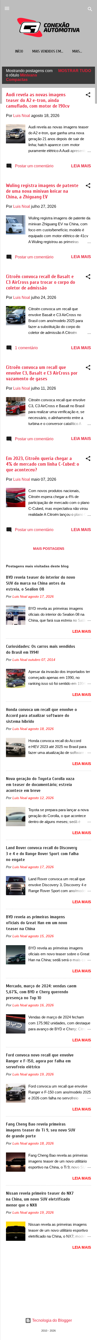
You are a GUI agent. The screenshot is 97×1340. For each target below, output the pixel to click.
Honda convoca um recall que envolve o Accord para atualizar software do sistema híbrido (41, 715)
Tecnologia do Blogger (51, 1320)
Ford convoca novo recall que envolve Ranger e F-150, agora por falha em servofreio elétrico (40, 1061)
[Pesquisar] (90, 10)
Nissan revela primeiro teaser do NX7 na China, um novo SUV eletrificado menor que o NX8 (40, 1199)
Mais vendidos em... (47, 51)
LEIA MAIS (81, 166)
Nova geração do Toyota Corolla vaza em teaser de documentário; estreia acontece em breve (40, 784)
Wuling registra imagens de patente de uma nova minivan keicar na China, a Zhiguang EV (42, 191)
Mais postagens (48, 549)
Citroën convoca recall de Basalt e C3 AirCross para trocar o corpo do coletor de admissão (40, 282)
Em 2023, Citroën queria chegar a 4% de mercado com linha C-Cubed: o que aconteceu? (42, 464)
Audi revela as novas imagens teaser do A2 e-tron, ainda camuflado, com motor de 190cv (37, 100)
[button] (88, 95)
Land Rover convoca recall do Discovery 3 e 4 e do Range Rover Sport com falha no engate (42, 853)
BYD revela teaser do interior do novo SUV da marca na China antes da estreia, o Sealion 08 (40, 583)
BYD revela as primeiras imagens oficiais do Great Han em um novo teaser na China (36, 922)
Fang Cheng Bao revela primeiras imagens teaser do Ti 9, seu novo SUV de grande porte (40, 1130)
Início (19, 51)
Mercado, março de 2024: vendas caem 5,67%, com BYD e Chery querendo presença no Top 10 (41, 991)
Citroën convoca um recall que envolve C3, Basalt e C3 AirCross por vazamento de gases (42, 373)
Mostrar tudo (74, 71)
